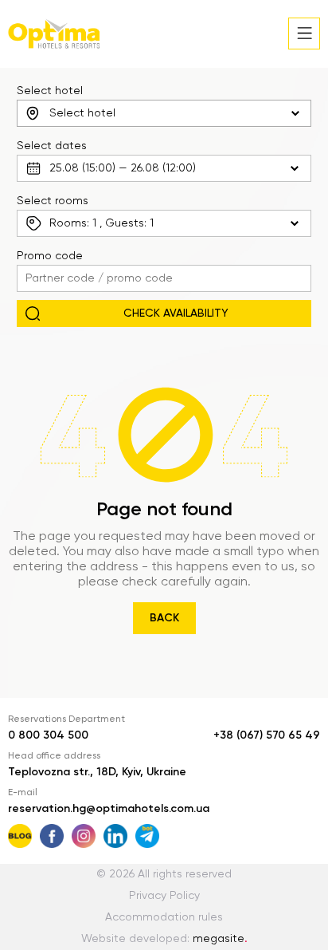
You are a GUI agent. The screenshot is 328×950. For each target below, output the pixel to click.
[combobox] (164, 113)
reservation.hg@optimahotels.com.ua (108, 808)
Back (164, 618)
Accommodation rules (164, 917)
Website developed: (164, 938)
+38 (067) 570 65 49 (266, 735)
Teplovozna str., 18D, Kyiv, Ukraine (97, 772)
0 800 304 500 (48, 735)
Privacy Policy (164, 895)
